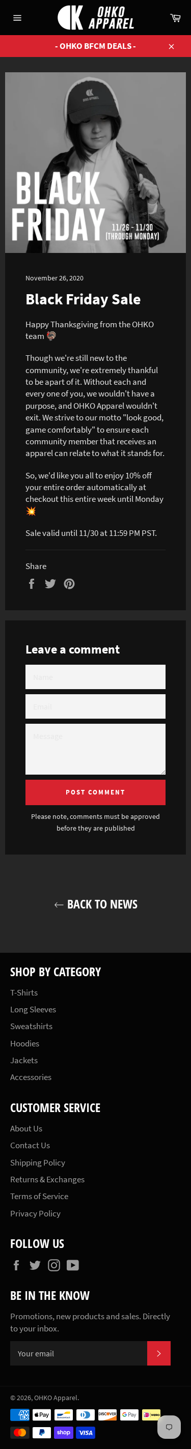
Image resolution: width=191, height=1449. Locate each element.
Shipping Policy (37, 1162)
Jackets (24, 1060)
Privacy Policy (35, 1213)
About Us (26, 1128)
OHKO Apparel (55, 1398)
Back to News (101, 903)
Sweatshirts (31, 1026)
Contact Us (30, 1145)
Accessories (30, 1077)
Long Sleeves (33, 1009)
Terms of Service (39, 1196)
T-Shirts (24, 992)
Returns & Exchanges (47, 1179)
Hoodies (24, 1043)
